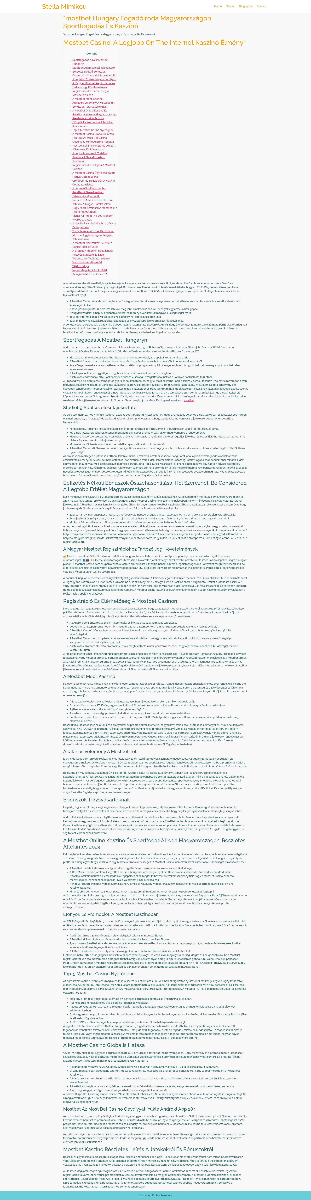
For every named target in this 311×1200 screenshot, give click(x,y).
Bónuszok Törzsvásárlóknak (89, 106)
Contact (261, 6)
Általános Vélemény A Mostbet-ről (93, 102)
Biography (245, 6)
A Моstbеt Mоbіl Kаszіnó (87, 98)
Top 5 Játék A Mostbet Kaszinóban (93, 231)
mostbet (189, 400)
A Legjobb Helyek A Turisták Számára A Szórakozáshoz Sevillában (89, 157)
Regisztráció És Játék (85, 246)
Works (230, 6)
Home (218, 6)
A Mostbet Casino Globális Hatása (93, 133)
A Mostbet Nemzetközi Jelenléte (92, 243)
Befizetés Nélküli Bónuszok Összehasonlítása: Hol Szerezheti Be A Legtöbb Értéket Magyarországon (94, 75)
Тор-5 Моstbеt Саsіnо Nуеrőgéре (93, 130)
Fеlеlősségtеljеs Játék (86, 196)
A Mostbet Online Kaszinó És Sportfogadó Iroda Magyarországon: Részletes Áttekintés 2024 (94, 114)
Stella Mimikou (64, 6)
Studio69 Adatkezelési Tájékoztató (93, 67)
